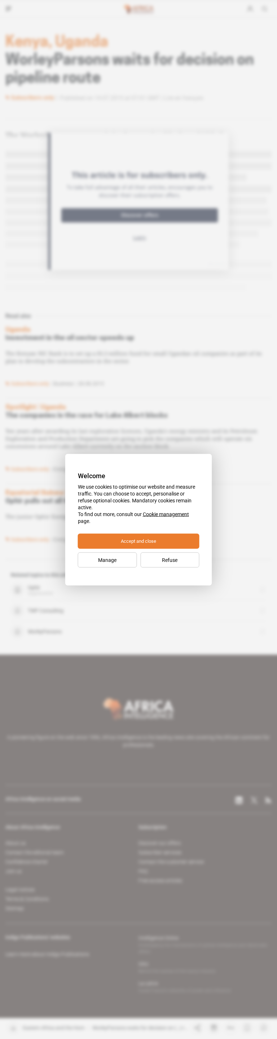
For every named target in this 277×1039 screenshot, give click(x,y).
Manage (107, 560)
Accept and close (138, 540)
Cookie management (166, 514)
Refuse (169, 560)
